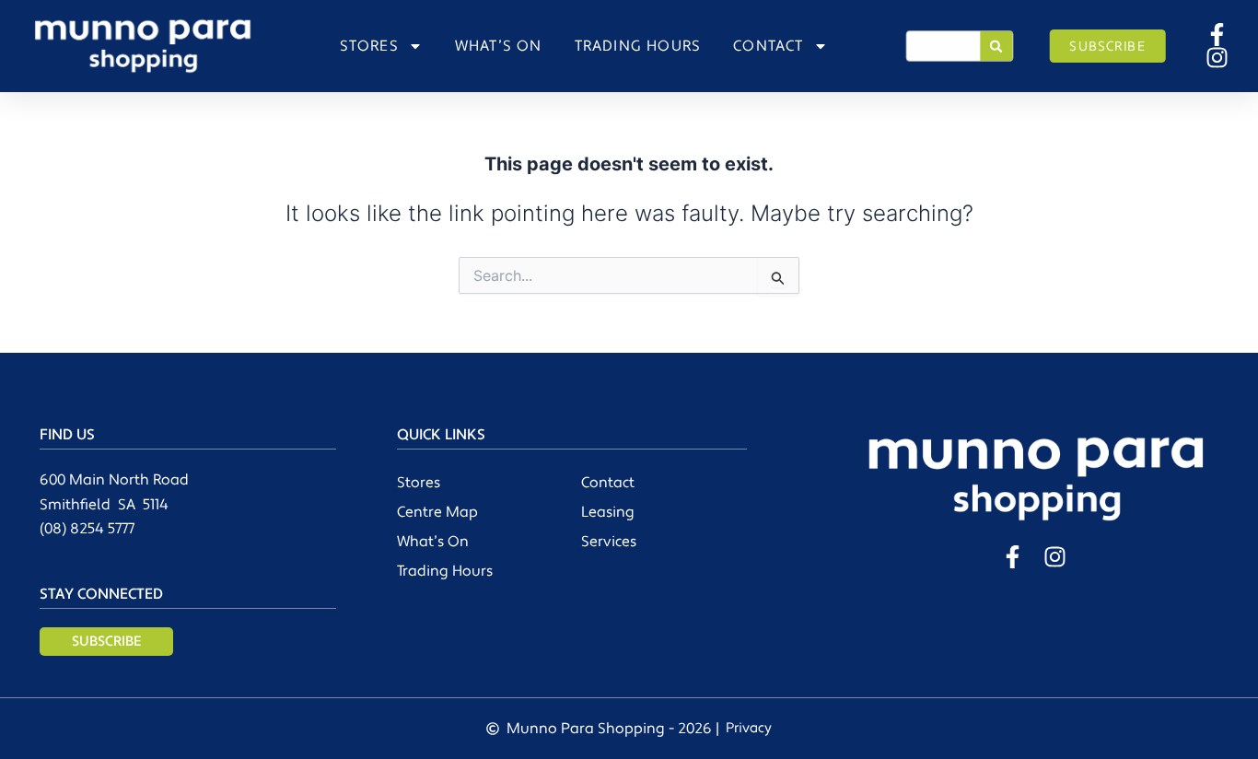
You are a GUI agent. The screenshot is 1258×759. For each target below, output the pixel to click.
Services (608, 541)
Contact (608, 482)
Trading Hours (445, 571)
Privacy (749, 728)
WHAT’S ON (498, 46)
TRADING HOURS (638, 46)
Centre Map (437, 512)
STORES (369, 46)
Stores (418, 482)
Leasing (608, 512)
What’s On (433, 541)
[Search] (996, 46)
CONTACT (768, 46)
